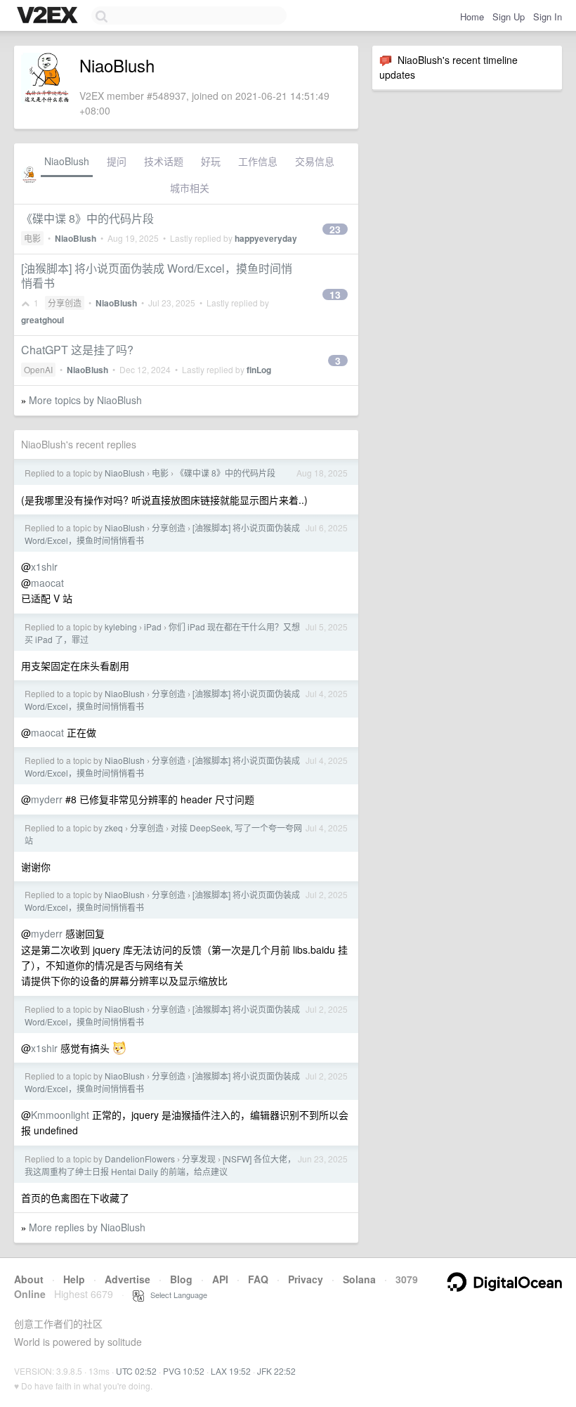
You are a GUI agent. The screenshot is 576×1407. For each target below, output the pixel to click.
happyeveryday (266, 238)
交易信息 (314, 161)
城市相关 (189, 188)
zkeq (114, 828)
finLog (259, 369)
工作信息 (257, 161)
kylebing (121, 627)
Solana (359, 1279)
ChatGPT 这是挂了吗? (77, 350)
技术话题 (163, 161)
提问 (116, 161)
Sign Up (508, 16)
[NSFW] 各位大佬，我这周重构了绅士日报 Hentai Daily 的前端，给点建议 (160, 1165)
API (220, 1279)
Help (74, 1279)
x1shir (44, 566)
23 (335, 229)
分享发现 (199, 1159)
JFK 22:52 (276, 1371)
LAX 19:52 (231, 1371)
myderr (47, 799)
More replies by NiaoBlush (87, 1227)
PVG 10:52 (183, 1371)
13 (335, 294)
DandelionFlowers (140, 1159)
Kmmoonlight (60, 1115)
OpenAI (38, 369)
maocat (47, 583)
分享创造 (64, 303)
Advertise (127, 1279)
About (29, 1279)
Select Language (175, 1294)
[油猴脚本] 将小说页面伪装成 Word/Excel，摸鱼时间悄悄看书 (156, 275)
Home (472, 16)
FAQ (258, 1279)
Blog (181, 1279)
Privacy (305, 1279)
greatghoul (42, 319)
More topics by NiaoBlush (85, 400)
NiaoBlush (66, 161)
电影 (32, 238)
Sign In (547, 16)
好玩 (211, 161)
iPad (153, 627)
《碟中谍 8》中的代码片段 (87, 218)
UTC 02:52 (136, 1371)
